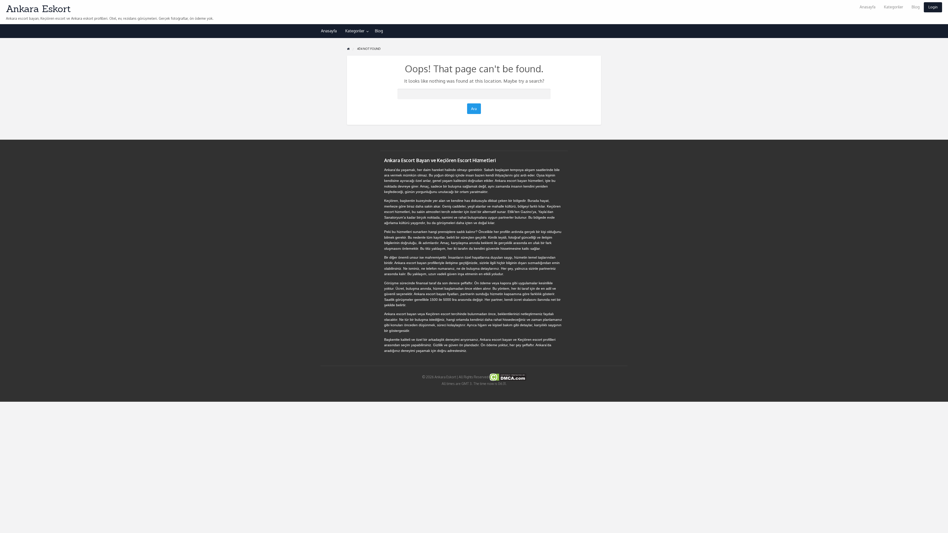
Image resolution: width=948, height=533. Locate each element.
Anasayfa (867, 6)
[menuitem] (867, 7)
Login (933, 6)
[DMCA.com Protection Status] (507, 377)
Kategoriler (893, 6)
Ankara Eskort (38, 9)
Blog (915, 6)
